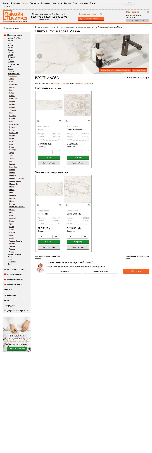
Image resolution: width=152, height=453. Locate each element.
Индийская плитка (14, 284)
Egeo (11, 144)
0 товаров (137, 15)
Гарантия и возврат (80, 3)
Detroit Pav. (13, 133)
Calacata (12, 110)
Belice (11, 93)
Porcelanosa (12, 76)
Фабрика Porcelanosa (98, 27)
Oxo (10, 212)
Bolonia (12, 101)
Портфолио (34, 3)
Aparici (10, 40)
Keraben (11, 62)
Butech (10, 50)
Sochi (11, 238)
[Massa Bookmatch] (78, 105)
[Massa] (49, 105)
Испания (110, 70)
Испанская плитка (14, 35)
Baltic (11, 81)
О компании (15, 3)
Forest (11, 147)
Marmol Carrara (15, 181)
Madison (12, 175)
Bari (10, 90)
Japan (11, 153)
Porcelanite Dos (13, 73)
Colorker (11, 52)
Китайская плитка (14, 274)
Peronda (11, 71)
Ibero (10, 59)
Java (11, 155)
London (12, 170)
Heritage (12, 150)
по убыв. (56, 83)
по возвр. (64, 83)
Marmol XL (13, 184)
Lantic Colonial (13, 64)
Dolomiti (12, 135)
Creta (11, 121)
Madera (12, 172)
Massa (11, 190)
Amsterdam (13, 84)
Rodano (12, 232)
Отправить (136, 271)
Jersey (11, 158)
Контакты (6, 6)
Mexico (12, 198)
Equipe (10, 55)
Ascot (11, 78)
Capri (11, 113)
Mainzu (10, 66)
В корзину (49, 157)
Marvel (11, 187)
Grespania (11, 57)
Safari (11, 229)
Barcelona (13, 87)
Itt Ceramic (12, 261)
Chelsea (12, 115)
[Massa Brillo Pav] (78, 189)
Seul (11, 235)
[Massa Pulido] (49, 189)
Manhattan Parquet (16, 178)
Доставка (67, 3)
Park (11, 215)
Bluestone (13, 98)
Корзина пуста (138, 20)
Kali (10, 161)
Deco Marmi (14, 124)
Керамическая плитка (65, 27)
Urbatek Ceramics (14, 254)
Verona (12, 249)
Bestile (10, 47)
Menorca (12, 195)
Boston (12, 104)
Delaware (13, 127)
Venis (10, 257)
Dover (11, 138)
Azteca (10, 45)
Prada (11, 221)
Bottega (12, 107)
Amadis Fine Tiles (14, 38)
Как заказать (45, 3)
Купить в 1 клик (49, 163)
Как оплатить (57, 3)
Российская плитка (15, 279)
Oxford (11, 209)
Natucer (11, 69)
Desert (11, 130)
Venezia (12, 246)
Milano (11, 201)
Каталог (25, 3)
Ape (9, 43)
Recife (11, 227)
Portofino (12, 218)
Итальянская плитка (15, 269)
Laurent (12, 164)
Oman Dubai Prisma (17, 207)
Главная (6, 3)
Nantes (12, 204)
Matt (11, 192)
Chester (12, 118)
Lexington (13, 167)
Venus (10, 259)
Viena (11, 252)
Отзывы (92, 3)
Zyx (9, 264)
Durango (12, 141)
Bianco (11, 96)
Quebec (12, 224)
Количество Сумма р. (133, 14)
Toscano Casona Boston (15, 242)
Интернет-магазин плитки (45, 27)
